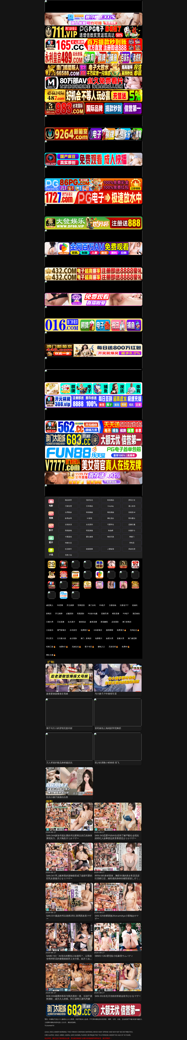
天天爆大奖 (61, 638)
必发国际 (115, 622)
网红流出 (110, 518)
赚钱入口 (101, 646)
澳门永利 (92, 605)
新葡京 (49, 613)
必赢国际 (69, 613)
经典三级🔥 (51, 646)
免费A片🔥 (63, 646)
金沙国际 (73, 638)
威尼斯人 (49, 605)
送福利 (134, 605)
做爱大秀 (109, 638)
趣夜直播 (93, 622)
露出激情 (89, 537)
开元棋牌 (70, 605)
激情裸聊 (109, 630)
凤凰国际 (80, 613)
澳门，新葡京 (86, 638)
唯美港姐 (110, 512)
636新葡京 (98, 630)
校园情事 (89, 549)
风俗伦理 (131, 549)
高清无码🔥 (113, 646)
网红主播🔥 (51, 655)
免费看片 (98, 638)
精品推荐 (68, 500)
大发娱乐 (49, 630)
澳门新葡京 (126, 622)
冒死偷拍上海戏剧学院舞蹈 (108, 728)
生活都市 (68, 549)
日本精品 (89, 506)
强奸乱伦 (89, 500)
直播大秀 (120, 638)
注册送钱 (112, 605)
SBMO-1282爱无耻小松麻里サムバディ (114, 955)
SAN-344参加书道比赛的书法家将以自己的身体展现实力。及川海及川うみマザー (69, 837)
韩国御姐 (89, 512)
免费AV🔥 (126, 646)
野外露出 (131, 518)
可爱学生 (110, 524)
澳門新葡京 (61, 630)
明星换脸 (89, 530)
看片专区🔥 (89, 646)
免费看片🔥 (85, 630)
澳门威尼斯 (132, 638)
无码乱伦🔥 (134, 630)
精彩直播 (115, 613)
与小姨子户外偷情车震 (106, 693)
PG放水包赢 (92, 613)
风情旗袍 (68, 530)
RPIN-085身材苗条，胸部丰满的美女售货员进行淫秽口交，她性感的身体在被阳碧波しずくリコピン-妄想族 (118, 878)
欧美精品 (110, 500)
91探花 (89, 518)
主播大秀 (49, 622)
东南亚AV (131, 512)
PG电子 (102, 605)
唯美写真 (110, 537)
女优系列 (89, 524)
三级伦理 (68, 506)
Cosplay (111, 506)
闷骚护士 (131, 530)
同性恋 (131, 543)
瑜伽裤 (110, 530)
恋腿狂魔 (131, 524)
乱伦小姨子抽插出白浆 (57, 797)
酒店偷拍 (136, 613)
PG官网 (60, 605)
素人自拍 (131, 506)
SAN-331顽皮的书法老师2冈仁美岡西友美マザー (68, 917)
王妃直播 (60, 622)
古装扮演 (68, 524)
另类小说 (68, 555)
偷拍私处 (82, 622)
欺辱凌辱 (68, 518)
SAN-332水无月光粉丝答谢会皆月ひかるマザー (118, 996)
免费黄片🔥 (121, 630)
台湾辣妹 (68, 512)
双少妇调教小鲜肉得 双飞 (107, 762)
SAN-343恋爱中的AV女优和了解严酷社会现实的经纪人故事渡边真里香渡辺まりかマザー (117, 837)
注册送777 (124, 605)
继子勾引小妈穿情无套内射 (59, 728)
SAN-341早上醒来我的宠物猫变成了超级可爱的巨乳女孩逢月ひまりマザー (69, 877)
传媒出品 (68, 543)
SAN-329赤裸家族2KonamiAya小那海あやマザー (117, 917)
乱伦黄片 (71, 622)
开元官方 (49, 638)
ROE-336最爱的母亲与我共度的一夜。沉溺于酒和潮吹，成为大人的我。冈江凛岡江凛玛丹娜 (69, 997)
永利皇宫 (73, 630)
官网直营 (81, 605)
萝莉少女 (131, 500)
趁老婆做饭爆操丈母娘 (57, 693)
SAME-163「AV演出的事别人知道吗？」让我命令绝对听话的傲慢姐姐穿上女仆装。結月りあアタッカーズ (69, 958)
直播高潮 (104, 613)
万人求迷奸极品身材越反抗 (59, 762)
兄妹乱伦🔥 (76, 646)
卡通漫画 (68, 537)
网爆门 (131, 537)
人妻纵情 (110, 549)
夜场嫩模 (104, 622)
